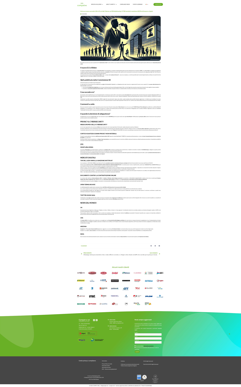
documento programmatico (136, 178)
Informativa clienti (106, 365)
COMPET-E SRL (96, 385)
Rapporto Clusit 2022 (118, 130)
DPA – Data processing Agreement (109, 369)
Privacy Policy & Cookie (107, 363)
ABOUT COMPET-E (110, 4)
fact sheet (147, 70)
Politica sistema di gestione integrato (129, 365)
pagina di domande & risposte (108, 84)
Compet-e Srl (112, 385)
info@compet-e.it (104, 385)
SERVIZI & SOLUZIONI (96, 4)
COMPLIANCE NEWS (125, 4)
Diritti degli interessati (148, 361)
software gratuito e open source (88, 187)
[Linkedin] (97, 320)
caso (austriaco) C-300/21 (119, 136)
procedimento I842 (89, 164)
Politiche (123, 361)
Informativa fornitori (106, 367)
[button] (151, 245)
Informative (104, 360)
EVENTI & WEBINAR (137, 4)
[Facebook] (94, 320)
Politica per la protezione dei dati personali (130, 364)
